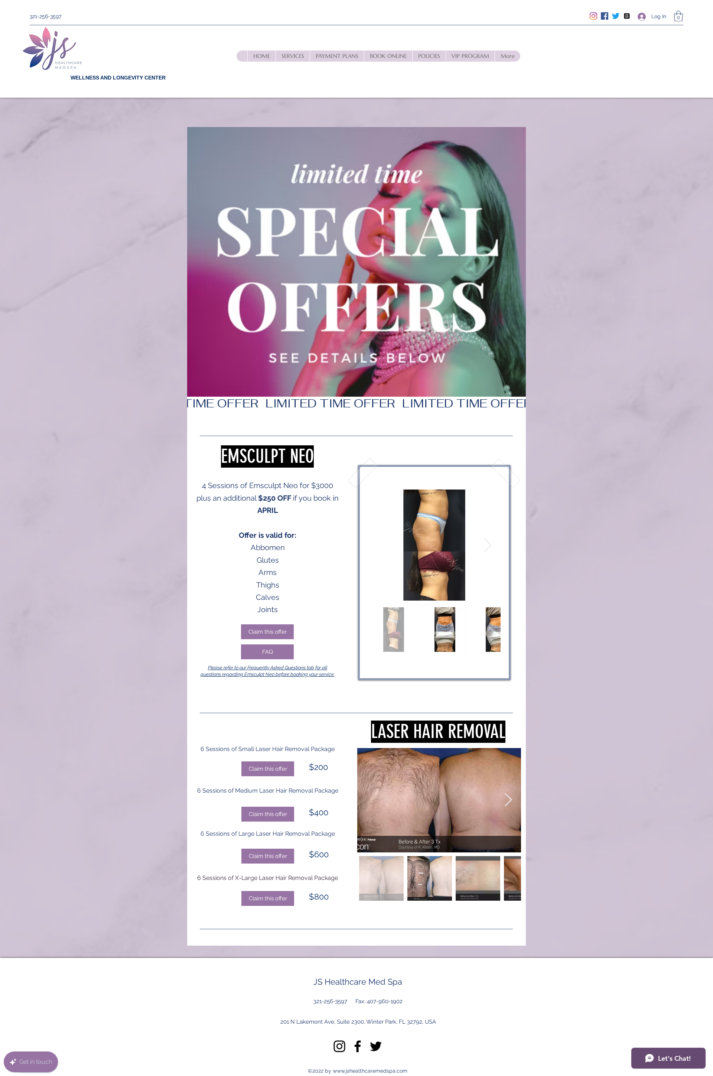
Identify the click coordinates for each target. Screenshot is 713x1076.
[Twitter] (615, 16)
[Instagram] (593, 16)
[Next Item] (488, 545)
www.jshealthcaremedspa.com (370, 1071)
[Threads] (627, 16)
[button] (678, 16)
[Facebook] (604, 16)
